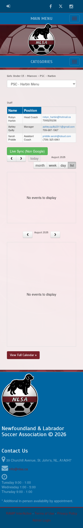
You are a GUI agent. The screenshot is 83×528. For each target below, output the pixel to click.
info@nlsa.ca (18, 469)
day (63, 165)
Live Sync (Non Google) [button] (27, 151)
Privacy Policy (67, 513)
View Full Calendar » (23, 355)
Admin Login (42, 520)
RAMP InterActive (19, 513)
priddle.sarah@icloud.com (57, 136)
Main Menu (41, 18)
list (72, 165)
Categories (41, 61)
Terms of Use (44, 513)
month (40, 165)
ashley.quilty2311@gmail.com (59, 126)
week (52, 165)
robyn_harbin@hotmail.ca (57, 117)
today (34, 158)
